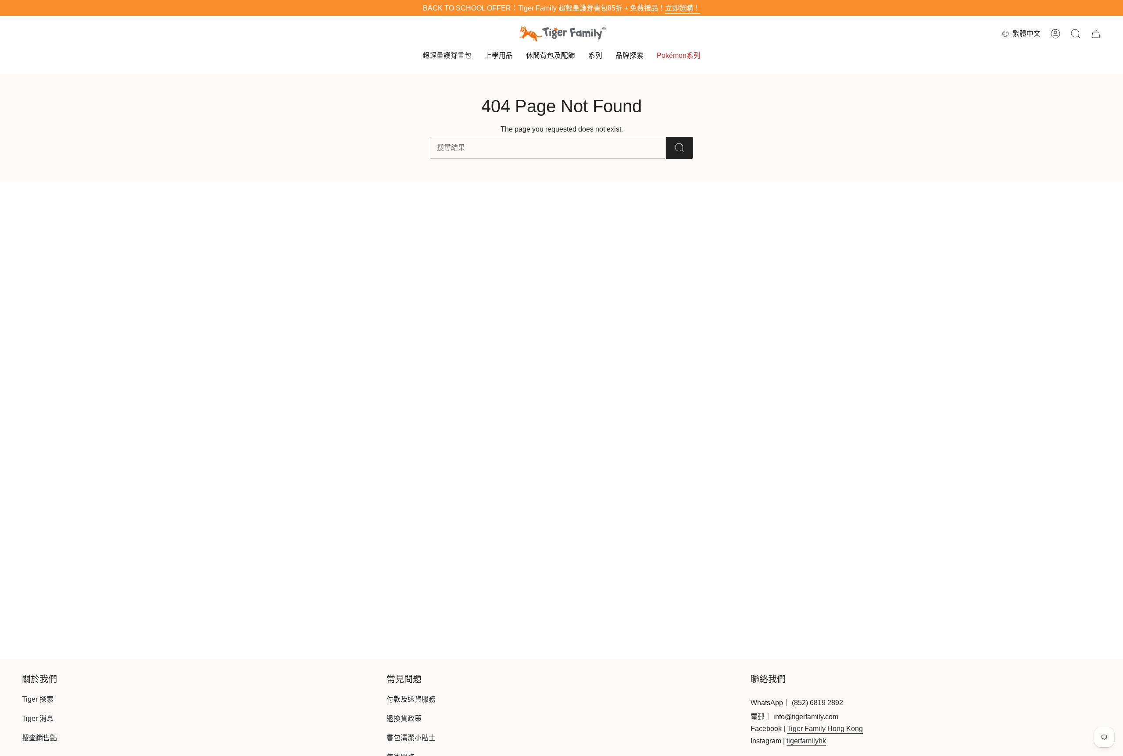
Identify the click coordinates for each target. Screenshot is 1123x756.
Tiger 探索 (38, 699)
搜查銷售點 (39, 738)
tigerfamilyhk (806, 741)
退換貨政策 (404, 718)
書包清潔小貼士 (411, 738)
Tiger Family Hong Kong (825, 728)
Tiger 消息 (38, 718)
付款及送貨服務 (411, 699)
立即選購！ (682, 8)
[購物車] (1096, 33)
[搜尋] (679, 148)
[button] (447, 56)
